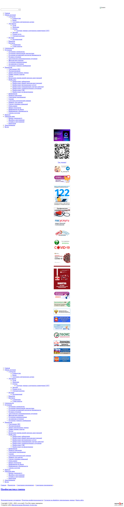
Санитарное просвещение (17, 97)
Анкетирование (10, 125)
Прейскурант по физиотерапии (22, 92)
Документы (12, 23)
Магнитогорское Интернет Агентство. (24, 505)
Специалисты (9, 48)
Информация (13, 93)
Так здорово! (62, 162)
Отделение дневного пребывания (20, 65)
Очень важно (13, 106)
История (11, 37)
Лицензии (15, 27)
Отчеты (14, 29)
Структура (12, 16)
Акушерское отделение (16, 64)
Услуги (11, 76)
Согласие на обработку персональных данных (59, 500)
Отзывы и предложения (16, 121)
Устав (14, 25)
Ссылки (11, 99)
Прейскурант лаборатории (21, 81)
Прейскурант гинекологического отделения (26, 88)
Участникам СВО (14, 69)
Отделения (8, 50)
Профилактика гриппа (13, 489)
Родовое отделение (15, 57)
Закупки (15, 32)
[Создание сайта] (119, 505)
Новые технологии (15, 107)
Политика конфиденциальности (32, 500)
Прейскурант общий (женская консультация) (27, 83)
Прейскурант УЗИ (18, 90)
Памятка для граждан (16, 102)
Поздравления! (17, 39)
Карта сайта (80, 500)
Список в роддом (14, 113)
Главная (7, 13)
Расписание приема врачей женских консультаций (25, 78)
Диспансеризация (14, 71)
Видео (7, 127)
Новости (7, 114)
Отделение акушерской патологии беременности (25, 55)
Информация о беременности (18, 111)
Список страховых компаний (18, 104)
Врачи (14, 20)
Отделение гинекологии (17, 51)
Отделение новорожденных (18, 62)
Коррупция (12, 123)
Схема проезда (17, 46)
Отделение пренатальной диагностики (21, 53)
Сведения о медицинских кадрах (23, 22)
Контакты (12, 43)
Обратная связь (10, 116)
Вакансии (12, 41)
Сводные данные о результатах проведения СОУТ (32, 30)
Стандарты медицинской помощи (20, 100)
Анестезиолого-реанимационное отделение (23, 58)
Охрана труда (16, 34)
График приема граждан (17, 74)
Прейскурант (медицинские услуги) (24, 85)
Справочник (16, 44)
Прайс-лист (12, 79)
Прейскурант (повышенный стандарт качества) (28, 86)
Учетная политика (18, 36)
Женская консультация (16, 60)
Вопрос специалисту (15, 118)
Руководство (16, 18)
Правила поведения (15, 95)
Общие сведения (10, 15)
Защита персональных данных (19, 72)
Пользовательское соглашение (11, 500)
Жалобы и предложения (16, 120)
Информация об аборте (16, 109)
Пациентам (8, 67)
